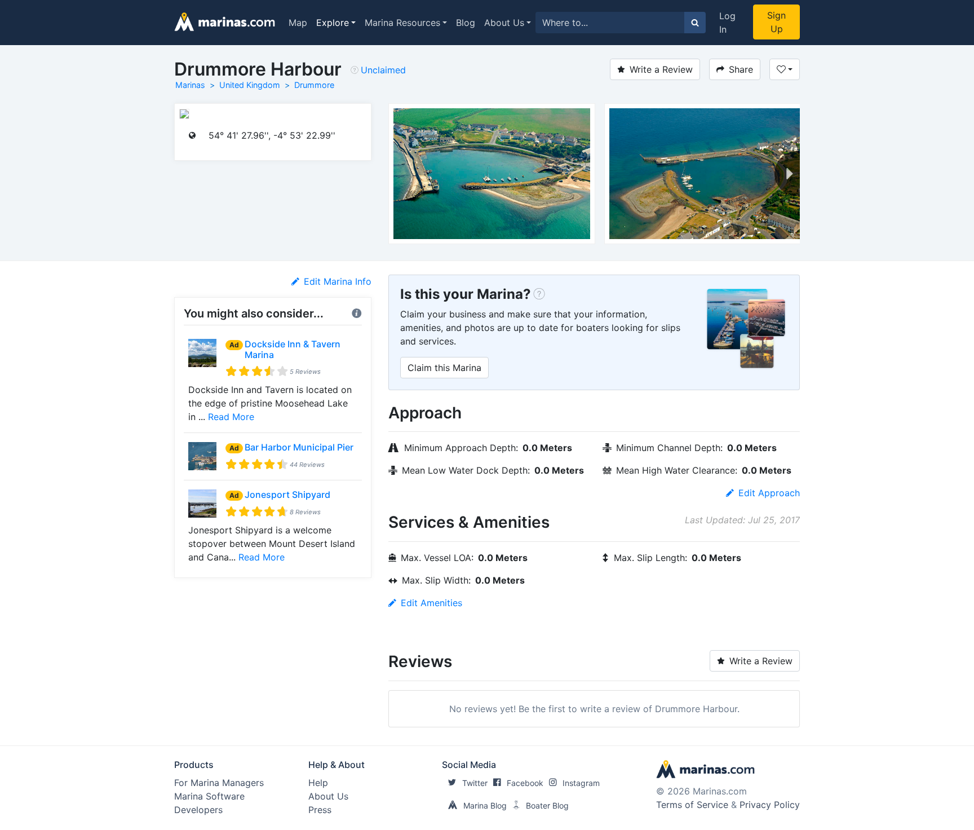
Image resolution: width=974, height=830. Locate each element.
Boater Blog (547, 805)
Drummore (314, 85)
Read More (231, 416)
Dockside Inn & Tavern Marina (292, 349)
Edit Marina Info (337, 281)
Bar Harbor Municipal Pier (299, 447)
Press (319, 809)
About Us (504, 22)
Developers (198, 809)
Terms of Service (692, 804)
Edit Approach (769, 492)
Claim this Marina (444, 367)
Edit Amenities (431, 602)
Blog (465, 22)
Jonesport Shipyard (287, 494)
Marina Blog (485, 805)
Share (741, 69)
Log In (727, 22)
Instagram (581, 783)
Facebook (525, 783)
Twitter (475, 783)
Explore (332, 22)
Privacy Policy (770, 804)
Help (318, 782)
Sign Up (776, 22)
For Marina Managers (219, 782)
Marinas (190, 85)
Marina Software (209, 796)
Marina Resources (402, 22)
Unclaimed (383, 70)
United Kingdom (249, 85)
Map (298, 22)
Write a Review (661, 69)
